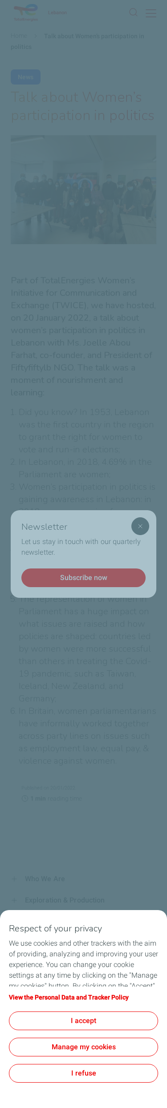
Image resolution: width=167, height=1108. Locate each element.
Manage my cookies (84, 1047)
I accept (83, 1020)
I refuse (83, 1073)
